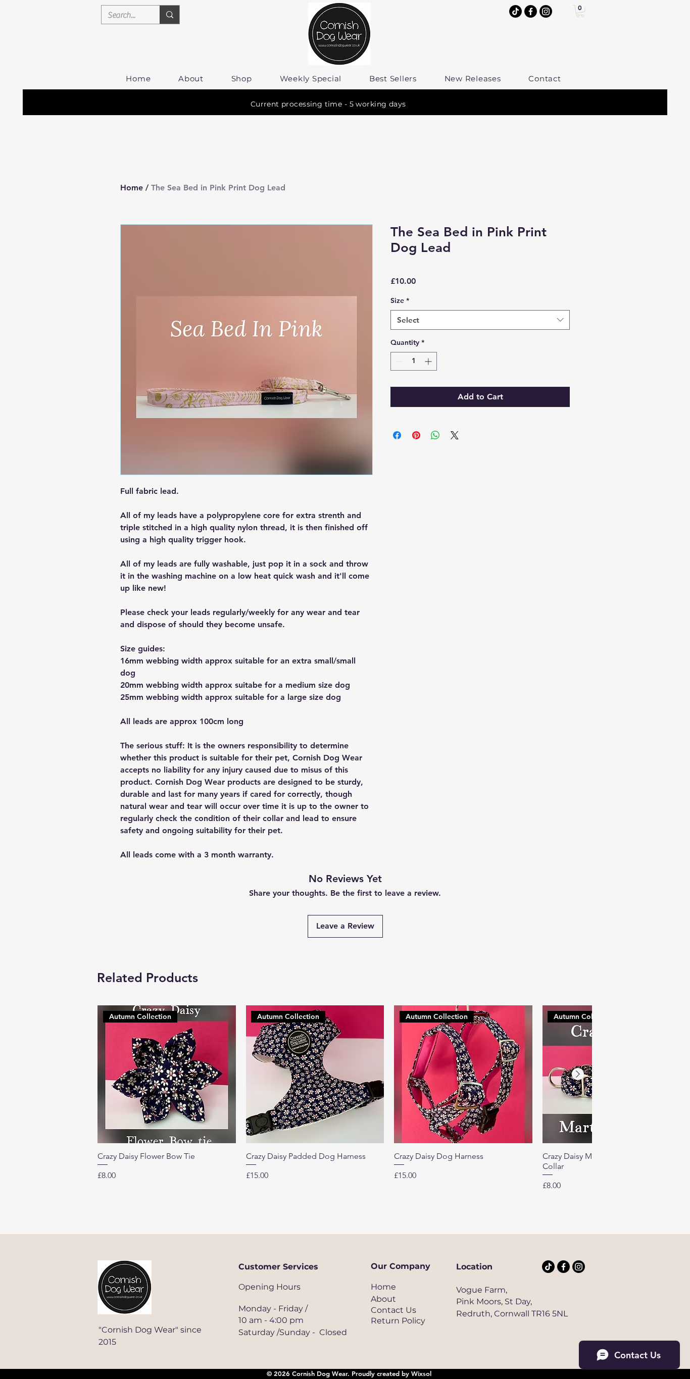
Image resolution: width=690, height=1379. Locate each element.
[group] (344, 1098)
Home (131, 187)
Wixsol (421, 1373)
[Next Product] (578, 1074)
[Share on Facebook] (397, 435)
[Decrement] (398, 361)
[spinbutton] (414, 361)
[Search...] (169, 15)
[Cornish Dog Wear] (545, 11)
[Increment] (429, 361)
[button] (580, 11)
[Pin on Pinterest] (416, 435)
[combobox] (480, 320)
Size (399, 300)
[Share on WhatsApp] (435, 435)
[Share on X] (455, 435)
